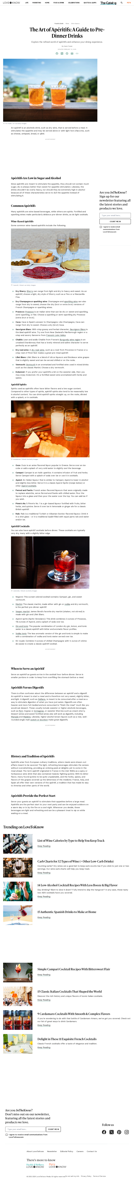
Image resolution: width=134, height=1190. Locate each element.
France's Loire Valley (56, 335)
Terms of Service (99, 1176)
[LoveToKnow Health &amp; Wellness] (35, 1165)
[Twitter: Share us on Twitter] (61, 53)
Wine (67, 23)
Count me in (115, 221)
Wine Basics (75, 23)
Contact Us (92, 1151)
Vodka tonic (21, 633)
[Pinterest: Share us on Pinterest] (67, 53)
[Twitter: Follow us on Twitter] (112, 1132)
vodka (67, 604)
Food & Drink (59, 23)
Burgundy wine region (70, 339)
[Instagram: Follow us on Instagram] (127, 1132)
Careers (80, 1151)
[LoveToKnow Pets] (57, 1165)
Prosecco (29, 311)
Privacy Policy (86, 1176)
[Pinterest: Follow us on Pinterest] (119, 1132)
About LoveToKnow (35, 1151)
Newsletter (52, 1151)
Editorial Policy (66, 1151)
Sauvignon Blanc (78, 329)
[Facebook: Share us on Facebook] (56, 53)
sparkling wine (71, 301)
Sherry (30, 291)
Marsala (15, 717)
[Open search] (121, 2)
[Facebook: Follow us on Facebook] (104, 1132)
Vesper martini (22, 611)
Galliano (41, 699)
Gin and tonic (22, 626)
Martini (19, 604)
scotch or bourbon (39, 719)
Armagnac (39, 711)
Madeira (27, 717)
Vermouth (30, 364)
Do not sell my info (72, 1176)
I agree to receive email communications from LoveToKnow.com (111, 229)
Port (21, 711)
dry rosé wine (38, 350)
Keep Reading (43, 846)
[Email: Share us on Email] (72, 53)
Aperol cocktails (28, 486)
